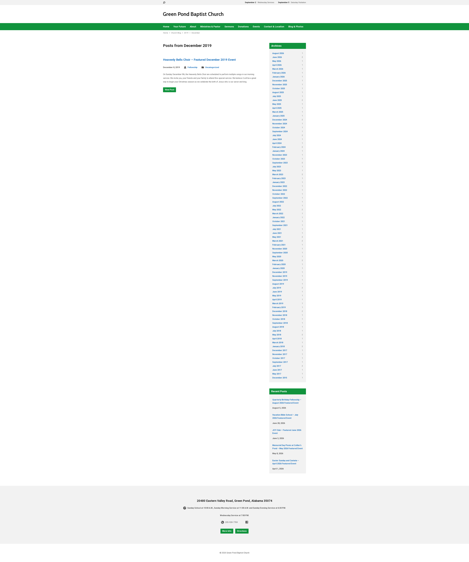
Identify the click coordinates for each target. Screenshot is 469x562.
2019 (186, 33)
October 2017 (278, 358)
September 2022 (280, 198)
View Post (169, 90)
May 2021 (276, 237)
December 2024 (279, 120)
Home (166, 27)
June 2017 (277, 370)
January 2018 (278, 346)
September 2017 (280, 362)
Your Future (179, 27)
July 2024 (276, 135)
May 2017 (276, 374)
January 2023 (278, 182)
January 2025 (278, 116)
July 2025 (276, 96)
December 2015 (279, 378)
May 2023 (276, 170)
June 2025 (277, 100)
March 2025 (277, 112)
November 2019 (279, 276)
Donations (243, 27)
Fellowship (192, 67)
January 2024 (278, 151)
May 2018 (276, 335)
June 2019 (277, 292)
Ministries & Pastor (210, 27)
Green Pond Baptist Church (193, 14)
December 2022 (279, 186)
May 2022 (276, 210)
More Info (226, 531)
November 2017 (279, 354)
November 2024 (279, 124)
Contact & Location (274, 27)
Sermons (229, 27)
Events (256, 27)
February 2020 (279, 264)
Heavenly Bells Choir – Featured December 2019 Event (199, 59)
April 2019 (277, 299)
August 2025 (278, 92)
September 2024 (280, 131)
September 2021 (280, 225)
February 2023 (279, 178)
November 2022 (279, 190)
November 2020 (279, 249)
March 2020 (277, 260)
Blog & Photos (295, 27)
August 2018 (278, 327)
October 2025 (278, 88)
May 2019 (276, 295)
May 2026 (276, 61)
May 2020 (276, 256)
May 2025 (276, 104)
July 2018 (276, 331)
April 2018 (277, 338)
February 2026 (279, 73)
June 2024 (277, 139)
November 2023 (279, 155)
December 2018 (279, 311)
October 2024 (278, 127)
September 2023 (280, 163)
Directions (242, 531)
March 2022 (277, 213)
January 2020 (278, 268)
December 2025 (279, 81)
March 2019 (277, 303)
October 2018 (278, 319)
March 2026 (277, 69)
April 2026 (277, 65)
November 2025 (279, 84)
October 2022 (278, 194)
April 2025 (277, 108)
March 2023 (277, 174)
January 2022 (278, 217)
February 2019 (279, 307)
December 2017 (279, 350)
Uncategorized (212, 67)
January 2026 (278, 77)
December (196, 33)
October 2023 (278, 159)
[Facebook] (246, 522)
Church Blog (176, 33)
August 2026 (278, 53)
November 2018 (279, 315)
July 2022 (276, 206)
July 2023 (276, 167)
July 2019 (276, 288)
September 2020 (280, 253)
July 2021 (276, 229)
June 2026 (277, 57)
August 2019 (278, 284)
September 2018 (280, 323)
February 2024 (279, 147)
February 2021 (279, 245)
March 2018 (277, 342)
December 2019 (279, 272)
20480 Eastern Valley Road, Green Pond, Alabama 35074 (234, 501)
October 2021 (278, 221)
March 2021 (277, 241)
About (193, 27)
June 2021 (277, 233)
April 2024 (277, 143)
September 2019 (280, 280)
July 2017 (276, 366)
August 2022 (278, 202)
